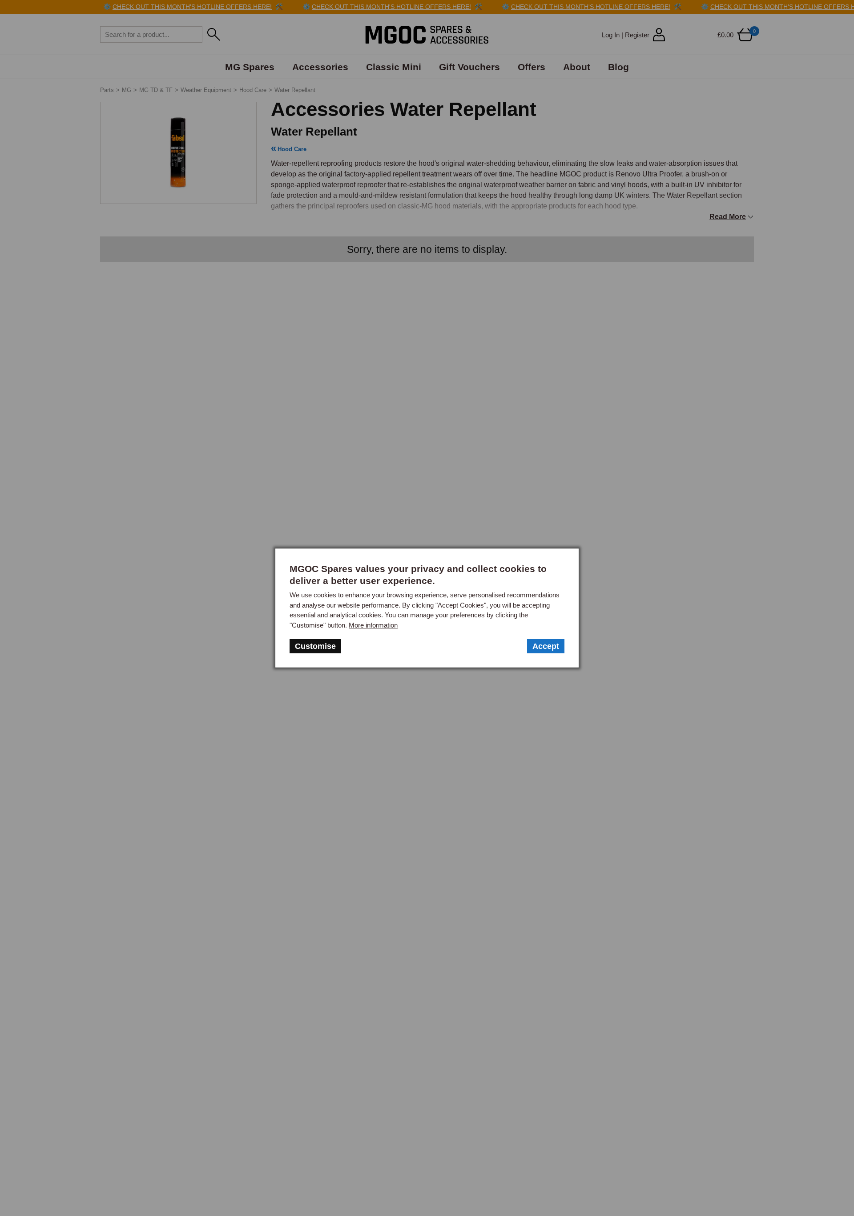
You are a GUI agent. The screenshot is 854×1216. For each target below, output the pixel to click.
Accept (545, 646)
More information (373, 625)
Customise (315, 646)
